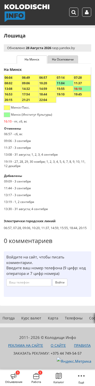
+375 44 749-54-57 (66, 353)
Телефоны (74, 318)
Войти (60, 282)
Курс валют (31, 318)
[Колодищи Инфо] (27, 13)
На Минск (32, 59)
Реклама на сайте (25, 345)
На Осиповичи (63, 59)
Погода (9, 318)
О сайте (58, 345)
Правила (82, 345)
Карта (53, 318)
